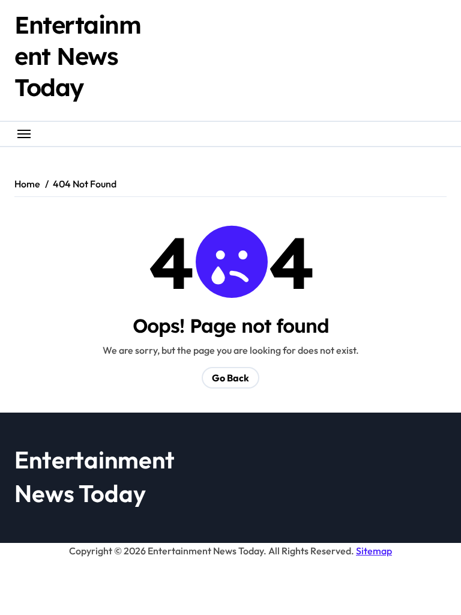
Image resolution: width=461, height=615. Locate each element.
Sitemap (374, 551)
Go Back (230, 378)
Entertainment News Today (77, 56)
